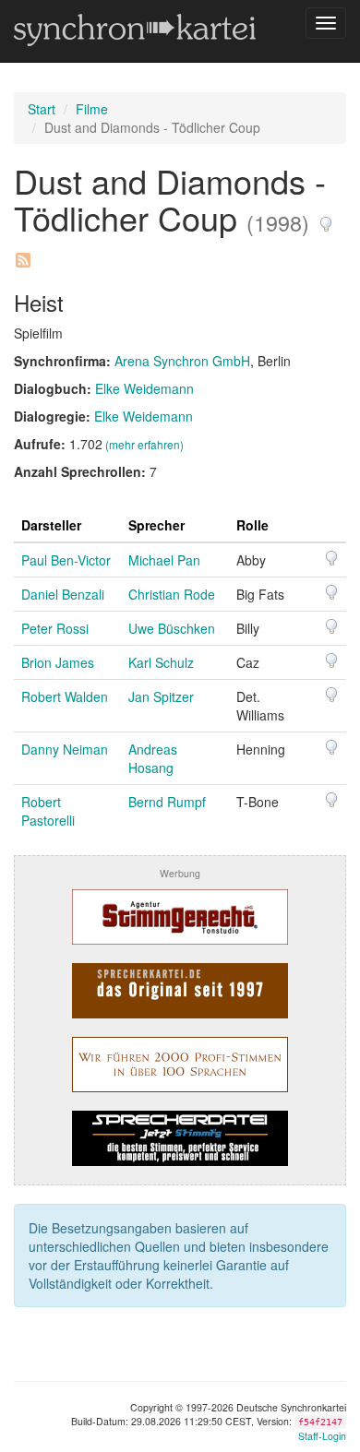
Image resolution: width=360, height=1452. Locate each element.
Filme (92, 109)
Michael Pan (164, 560)
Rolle (252, 525)
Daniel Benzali (62, 594)
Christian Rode (171, 594)
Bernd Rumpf (167, 801)
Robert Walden (64, 696)
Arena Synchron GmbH (182, 360)
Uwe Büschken (171, 628)
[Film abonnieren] (22, 253)
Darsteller (51, 525)
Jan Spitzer (161, 696)
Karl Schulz (161, 662)
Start (41, 109)
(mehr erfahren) (144, 444)
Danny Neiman (64, 749)
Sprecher (156, 525)
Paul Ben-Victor (66, 560)
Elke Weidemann (144, 388)
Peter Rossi (55, 628)
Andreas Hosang (152, 758)
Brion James (57, 662)
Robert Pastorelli (48, 810)
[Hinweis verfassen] (325, 217)
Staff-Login (322, 1436)
